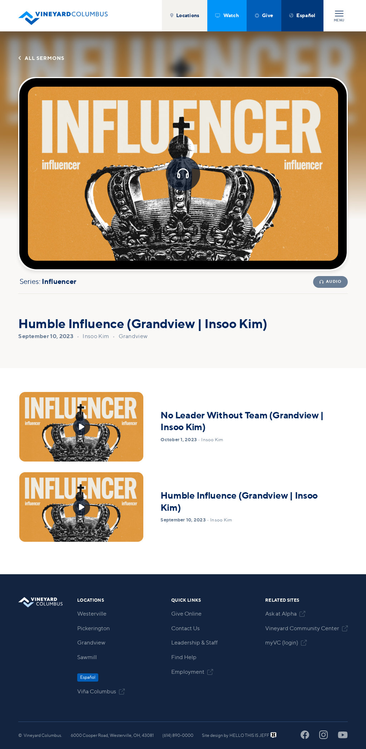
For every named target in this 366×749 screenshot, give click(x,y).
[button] (184, 15)
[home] (63, 15)
